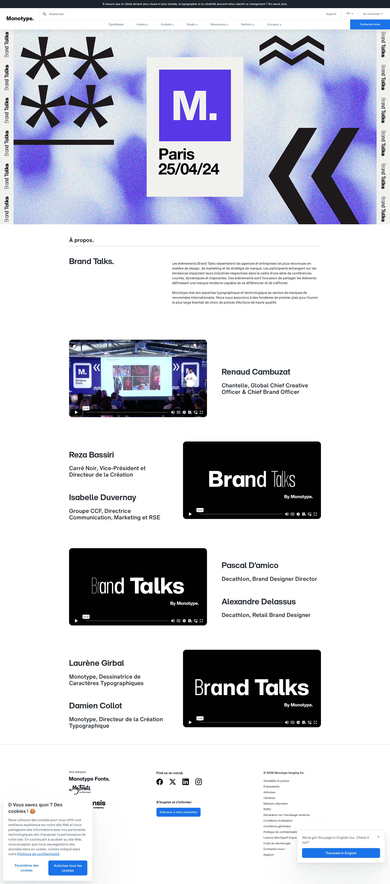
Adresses (269, 792)
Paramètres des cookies (27, 868)
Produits (166, 24)
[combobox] (81, 13)
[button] (349, 13)
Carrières (269, 798)
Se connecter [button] (371, 14)
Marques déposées (275, 804)
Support (331, 14)
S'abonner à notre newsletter (178, 812)
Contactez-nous (370, 24)
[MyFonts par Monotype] (87, 790)
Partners (246, 24)
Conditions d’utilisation (278, 821)
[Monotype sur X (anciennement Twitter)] (172, 782)
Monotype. (20, 18)
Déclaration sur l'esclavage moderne (286, 815)
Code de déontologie (277, 843)
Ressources (218, 24)
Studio (191, 24)
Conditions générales (277, 826)
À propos (273, 24)
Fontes (141, 24)
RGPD (267, 809)
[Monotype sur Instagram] (198, 782)
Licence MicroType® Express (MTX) (285, 838)
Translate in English (341, 853)
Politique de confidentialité (280, 832)
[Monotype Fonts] (87, 780)
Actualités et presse (276, 781)
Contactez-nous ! (274, 849)
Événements (271, 786)
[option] (349, 13)
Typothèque (116, 24)
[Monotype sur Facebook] (159, 782)
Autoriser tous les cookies (68, 868)
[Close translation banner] (378, 837)
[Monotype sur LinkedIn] (185, 782)
